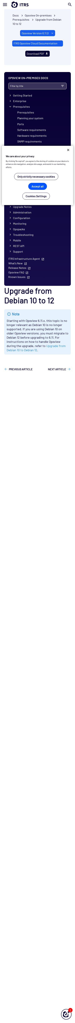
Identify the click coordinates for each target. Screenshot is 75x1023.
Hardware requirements (32, 135)
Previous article (21, 369)
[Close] (68, 150)
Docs (16, 15)
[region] (37, 175)
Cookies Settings (36, 196)
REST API (18, 246)
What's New (15, 263)
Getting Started (22, 95)
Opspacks (19, 229)
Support (18, 251)
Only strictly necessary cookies (36, 176)
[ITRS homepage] (37, 4)
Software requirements (31, 129)
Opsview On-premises (38, 15)
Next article (57, 369)
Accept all (38, 186)
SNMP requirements (29, 141)
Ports (20, 124)
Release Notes (17, 267)
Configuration (21, 218)
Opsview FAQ (16, 272)
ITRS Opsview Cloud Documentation (35, 43)
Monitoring (19, 223)
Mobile (17, 240)
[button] (66, 1014)
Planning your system (30, 118)
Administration (22, 212)
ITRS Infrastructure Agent (24, 258)
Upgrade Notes (22, 206)
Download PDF (35, 53)
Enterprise (19, 101)
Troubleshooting (23, 234)
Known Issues (16, 276)
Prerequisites (21, 106)
